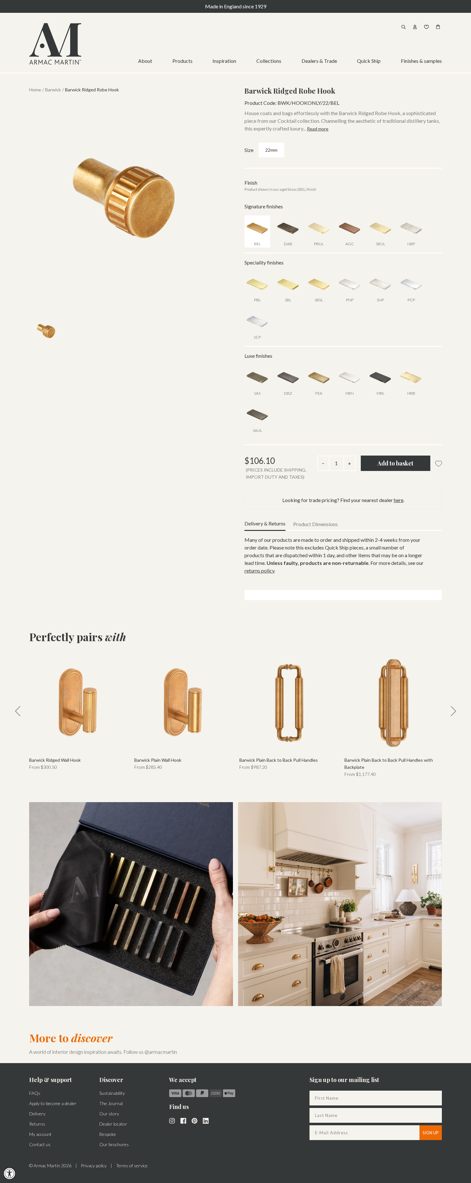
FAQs (34, 1093)
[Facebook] (183, 1120)
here (398, 500)
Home (35, 89)
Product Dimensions (315, 524)
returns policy (259, 570)
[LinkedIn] (206, 1120)
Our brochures (114, 1144)
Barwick (53, 89)
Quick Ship (369, 61)
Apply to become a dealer (53, 1103)
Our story (109, 1113)
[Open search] (403, 27)
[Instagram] (172, 1120)
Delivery (37, 1113)
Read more (317, 128)
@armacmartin (161, 1052)
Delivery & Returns (264, 523)
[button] (17, 711)
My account (40, 1134)
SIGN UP (431, 1132)
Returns (37, 1124)
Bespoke (107, 1134)
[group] (78, 712)
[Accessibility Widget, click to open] (9, 1173)
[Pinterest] (194, 1120)
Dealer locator (113, 1124)
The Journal (111, 1103)
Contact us (40, 1144)
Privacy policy (94, 1165)
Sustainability (112, 1093)
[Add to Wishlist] (438, 464)
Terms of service (132, 1165)
